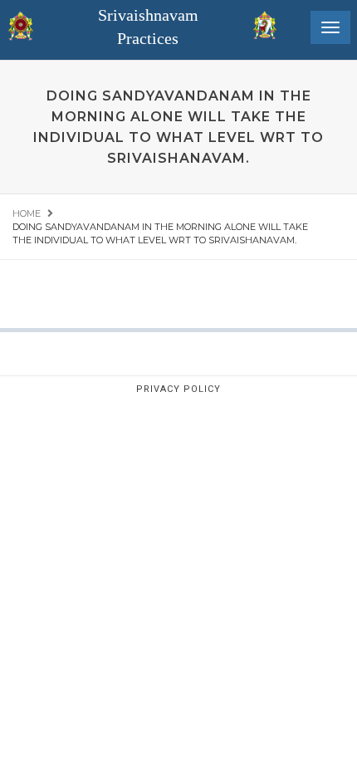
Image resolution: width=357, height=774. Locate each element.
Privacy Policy (178, 389)
